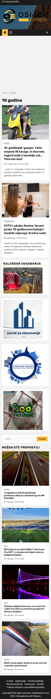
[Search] (47, 32)
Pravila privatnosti (14, 684)
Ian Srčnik (20, 502)
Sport (6, 546)
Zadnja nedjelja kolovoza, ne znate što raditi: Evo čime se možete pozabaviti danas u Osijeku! (25, 609)
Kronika (6, 143)
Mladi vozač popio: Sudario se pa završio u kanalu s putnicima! (25, 664)
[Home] (5, 32)
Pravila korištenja (35, 681)
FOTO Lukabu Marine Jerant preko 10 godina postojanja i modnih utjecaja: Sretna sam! (25, 229)
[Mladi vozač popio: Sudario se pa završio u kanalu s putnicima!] (25, 638)
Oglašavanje (20, 681)
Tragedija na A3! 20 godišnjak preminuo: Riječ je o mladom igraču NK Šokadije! (24, 495)
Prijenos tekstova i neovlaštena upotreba (25, 687)
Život (5, 603)
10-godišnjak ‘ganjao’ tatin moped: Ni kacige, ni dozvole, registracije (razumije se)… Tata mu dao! (24, 153)
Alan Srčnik (23, 238)
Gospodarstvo (9, 221)
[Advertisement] (25, 62)
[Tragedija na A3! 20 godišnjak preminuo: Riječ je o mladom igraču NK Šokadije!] (25, 468)
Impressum (29, 684)
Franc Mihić (25, 164)
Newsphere (22, 696)
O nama (9, 681)
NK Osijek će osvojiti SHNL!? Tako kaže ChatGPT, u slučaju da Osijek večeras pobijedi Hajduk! (24, 552)
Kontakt (40, 684)
